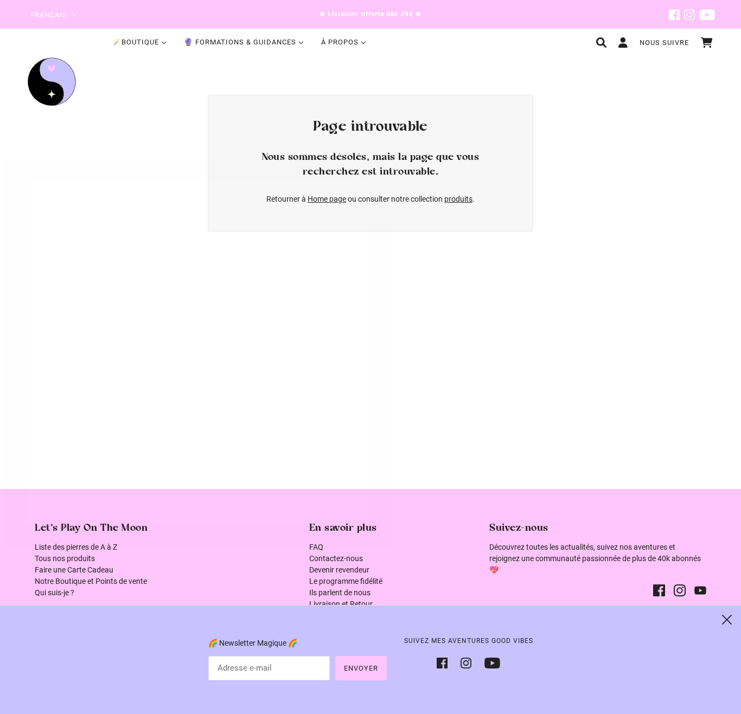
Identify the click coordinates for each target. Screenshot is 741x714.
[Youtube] (489, 662)
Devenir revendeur (339, 569)
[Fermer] (726, 619)
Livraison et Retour (341, 604)
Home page (327, 199)
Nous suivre (664, 42)
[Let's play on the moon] (52, 82)
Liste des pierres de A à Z (76, 547)
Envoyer (361, 668)
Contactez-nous (336, 558)
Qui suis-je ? (54, 592)
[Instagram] (466, 662)
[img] (674, 14)
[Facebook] (445, 662)
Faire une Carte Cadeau (74, 569)
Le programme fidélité (345, 581)
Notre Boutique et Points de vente (91, 581)
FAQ (316, 547)
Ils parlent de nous (339, 592)
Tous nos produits (65, 558)
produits (458, 199)
